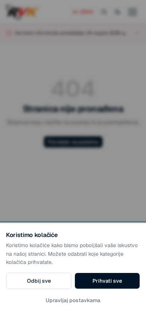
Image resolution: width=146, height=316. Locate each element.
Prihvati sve (107, 280)
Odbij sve (39, 280)
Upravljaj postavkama (73, 300)
